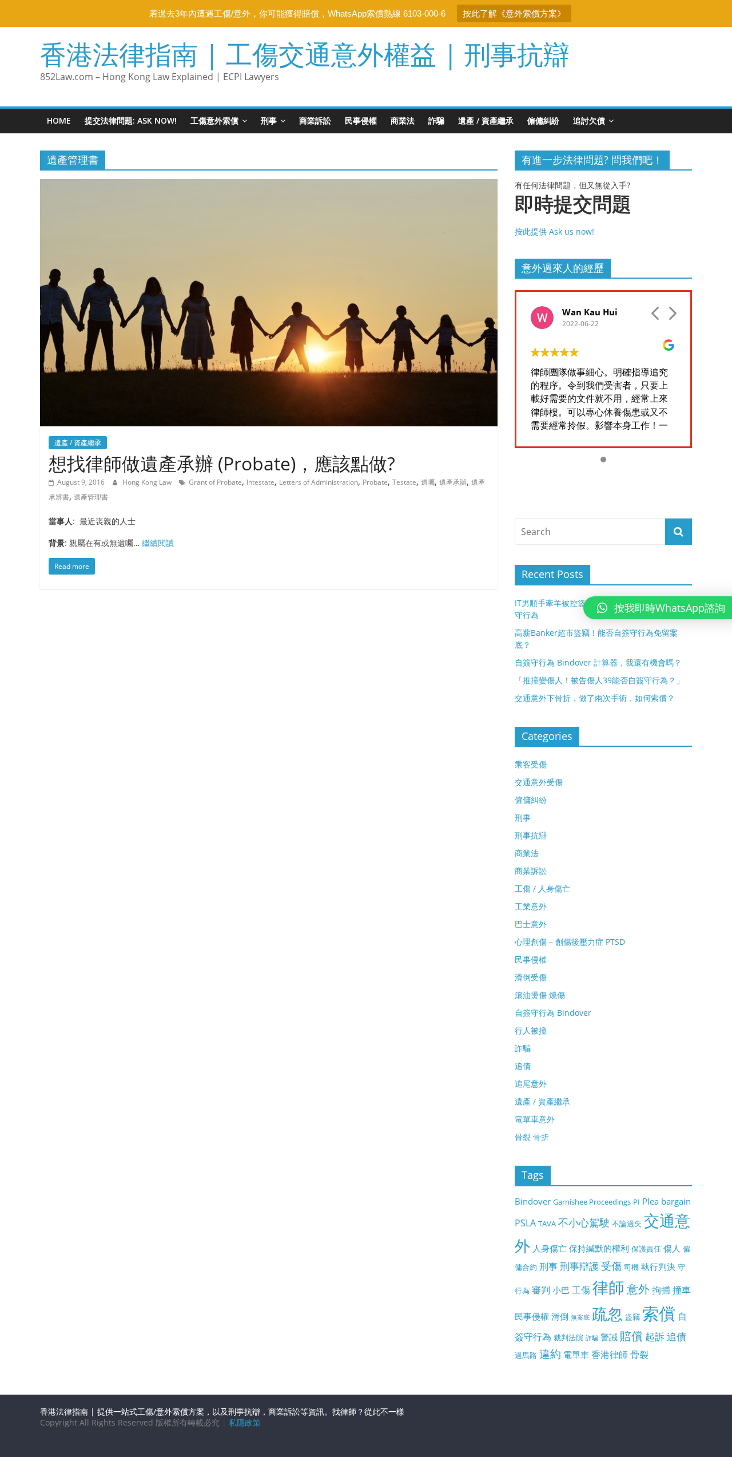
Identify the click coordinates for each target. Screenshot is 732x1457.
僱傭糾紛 (543, 120)
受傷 (611, 1266)
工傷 (581, 1290)
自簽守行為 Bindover (553, 1012)
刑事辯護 (579, 1266)
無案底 (580, 1317)
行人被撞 (531, 1030)
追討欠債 (589, 120)
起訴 (655, 1336)
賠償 (631, 1336)
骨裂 (639, 1354)
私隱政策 (245, 1422)
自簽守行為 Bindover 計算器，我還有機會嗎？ (598, 662)
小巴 (561, 1290)
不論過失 (627, 1223)
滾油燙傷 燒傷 (540, 994)
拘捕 (661, 1290)
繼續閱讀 (158, 542)
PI (636, 1202)
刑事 (269, 120)
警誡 (609, 1337)
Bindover (533, 1201)
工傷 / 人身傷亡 (542, 888)
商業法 (403, 120)
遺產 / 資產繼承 (486, 120)
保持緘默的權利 (599, 1248)
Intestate (260, 482)
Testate (404, 482)
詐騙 (436, 120)
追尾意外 (531, 1083)
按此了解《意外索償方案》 (514, 13)
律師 (608, 1287)
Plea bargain (666, 1201)
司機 (631, 1267)
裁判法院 (568, 1337)
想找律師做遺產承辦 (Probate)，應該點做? (222, 463)
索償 (658, 1313)
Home (59, 120)
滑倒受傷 (531, 977)
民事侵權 (361, 120)
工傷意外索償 (214, 120)
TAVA (547, 1223)
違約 (550, 1354)
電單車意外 (535, 1119)
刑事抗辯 (531, 835)
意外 (638, 1289)
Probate (375, 482)
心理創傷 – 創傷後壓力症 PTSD (570, 941)
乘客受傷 (531, 764)
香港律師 (609, 1354)
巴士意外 (531, 923)
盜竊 (632, 1317)
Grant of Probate (215, 482)
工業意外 (531, 906)
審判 (541, 1290)
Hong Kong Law (147, 482)
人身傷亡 (549, 1248)
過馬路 (526, 1355)
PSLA (525, 1223)
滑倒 (559, 1316)
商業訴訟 (315, 120)
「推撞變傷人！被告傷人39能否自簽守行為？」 (599, 680)
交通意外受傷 (539, 782)
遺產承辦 (453, 482)
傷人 (672, 1248)
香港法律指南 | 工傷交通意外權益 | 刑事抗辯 (305, 54)
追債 (523, 1065)
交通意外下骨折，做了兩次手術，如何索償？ (595, 697)
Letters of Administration (318, 482)
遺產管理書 (91, 497)
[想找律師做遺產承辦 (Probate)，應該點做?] (269, 186)
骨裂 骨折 (532, 1136)
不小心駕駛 (584, 1222)
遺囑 (428, 482)
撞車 (682, 1290)
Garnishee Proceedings (592, 1202)
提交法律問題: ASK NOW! (131, 120)
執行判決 (658, 1266)
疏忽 (607, 1313)
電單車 (576, 1354)
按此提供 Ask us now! (573, 214)
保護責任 (646, 1249)
